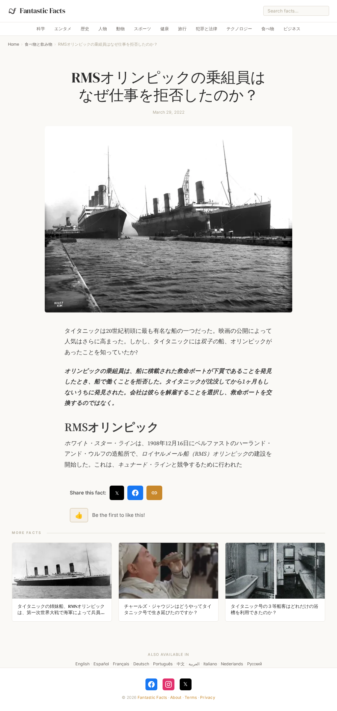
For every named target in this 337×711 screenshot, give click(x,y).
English (82, 663)
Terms (191, 697)
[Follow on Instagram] (168, 684)
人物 (102, 28)
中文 (181, 663)
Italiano (210, 663)
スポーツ (142, 28)
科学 (41, 28)
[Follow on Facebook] (151, 684)
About (175, 697)
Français (121, 663)
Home (13, 44)
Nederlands (232, 663)
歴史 (85, 28)
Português (163, 663)
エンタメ (62, 28)
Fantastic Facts (152, 697)
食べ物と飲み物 (38, 44)
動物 (120, 28)
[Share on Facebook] (135, 493)
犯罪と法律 (206, 28)
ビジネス (291, 28)
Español (101, 663)
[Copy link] (154, 493)
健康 (164, 28)
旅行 (182, 28)
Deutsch (141, 663)
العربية (194, 663)
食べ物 (267, 28)
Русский (254, 663)
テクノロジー (239, 28)
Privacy (207, 697)
